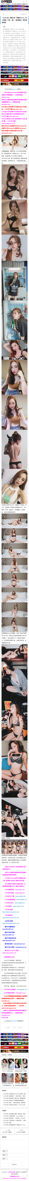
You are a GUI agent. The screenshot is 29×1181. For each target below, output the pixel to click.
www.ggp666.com (22, 989)
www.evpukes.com (18, 906)
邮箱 (5, 1155)
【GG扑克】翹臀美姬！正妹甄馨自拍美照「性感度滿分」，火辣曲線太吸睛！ (21, 1071)
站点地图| (23, 1172)
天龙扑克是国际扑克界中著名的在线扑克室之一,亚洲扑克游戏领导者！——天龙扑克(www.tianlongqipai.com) (14, 1006)
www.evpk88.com (21, 899)
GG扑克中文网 (14, 1021)
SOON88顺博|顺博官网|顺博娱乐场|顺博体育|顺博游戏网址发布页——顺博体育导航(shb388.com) (14, 999)
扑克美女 (8, 4)
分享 (20, 1027)
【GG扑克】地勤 (7, 1122)
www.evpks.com (20, 889)
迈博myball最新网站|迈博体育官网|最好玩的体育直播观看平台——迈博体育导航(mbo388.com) (14, 102)
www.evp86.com (20, 893)
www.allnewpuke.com (8, 940)
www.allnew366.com (8, 935)
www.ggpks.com (20, 993)
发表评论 (24, 14)
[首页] (27, 1170)
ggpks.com (14, 89)
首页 (3, 4)
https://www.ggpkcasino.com (10, 923)
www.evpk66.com (20, 896)
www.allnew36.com (7, 929)
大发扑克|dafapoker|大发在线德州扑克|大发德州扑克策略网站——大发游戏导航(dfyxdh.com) (14, 95)
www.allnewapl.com (19, 944)
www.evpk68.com (20, 903)
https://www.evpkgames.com (10, 912)
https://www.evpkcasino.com (10, 917)
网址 (4, 1158)
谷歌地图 (16, 1174)
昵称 (5, 1151)
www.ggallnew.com (20, 947)
